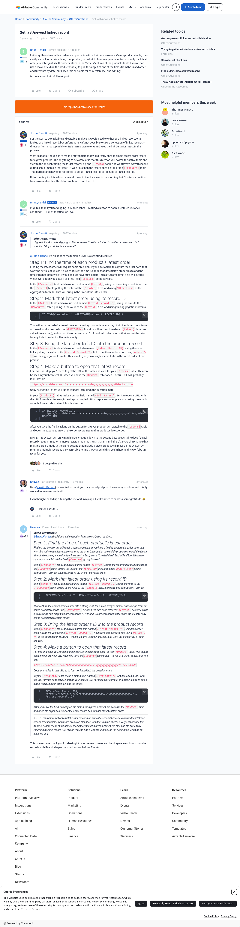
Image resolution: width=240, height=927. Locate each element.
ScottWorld (178, 131)
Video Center (128, 813)
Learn (124, 790)
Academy (145, 7)
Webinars (126, 836)
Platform (21, 790)
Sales (71, 828)
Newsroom (22, 882)
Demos (125, 821)
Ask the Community (54, 19)
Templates (179, 828)
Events (120, 7)
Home (18, 19)
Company (21, 843)
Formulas (166, 54)
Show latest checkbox (174, 60)
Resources (179, 790)
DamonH (35, 527)
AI (16, 828)
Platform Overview (27, 798)
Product (73, 798)
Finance (73, 836)
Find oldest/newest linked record (180, 71)
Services (177, 805)
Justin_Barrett (38, 133)
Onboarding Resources (174, 86)
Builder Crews (83, 7)
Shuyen (34, 482)
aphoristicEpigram (183, 142)
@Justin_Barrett (45, 487)
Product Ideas (103, 7)
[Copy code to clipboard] (145, 315)
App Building (23, 821)
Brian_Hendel (38, 50)
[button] (193, 7)
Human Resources (80, 821)
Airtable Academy (132, 798)
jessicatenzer (179, 120)
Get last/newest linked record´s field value (186, 38)
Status (19, 874)
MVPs (132, 7)
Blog (18, 866)
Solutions (74, 790)
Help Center (162, 7)
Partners (177, 798)
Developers (179, 813)
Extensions (22, 813)
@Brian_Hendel (39, 256)
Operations (75, 813)
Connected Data (26, 836)
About (19, 851)
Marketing (74, 805)
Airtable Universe (183, 836)
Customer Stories (131, 828)
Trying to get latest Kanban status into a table (188, 49)
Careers (20, 859)
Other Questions (78, 19)
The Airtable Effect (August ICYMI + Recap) (186, 82)
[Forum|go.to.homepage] (31, 7)
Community (32, 19)
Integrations (23, 805)
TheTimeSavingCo (182, 109)
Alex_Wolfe (178, 153)
